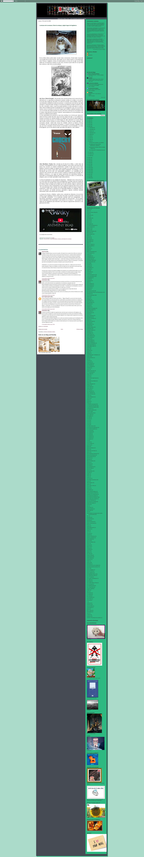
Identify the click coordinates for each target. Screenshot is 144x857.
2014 (89, 169)
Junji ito (88, 398)
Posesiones (89, 507)
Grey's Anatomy (90, 366)
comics (88, 270)
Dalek (88, 282)
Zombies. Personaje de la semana (94, 617)
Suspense (89, 559)
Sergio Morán (89, 539)
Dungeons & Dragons (91, 308)
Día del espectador (91, 295)
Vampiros (89, 604)
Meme (88, 452)
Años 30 (88, 219)
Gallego (88, 353)
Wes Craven (89, 610)
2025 (89, 121)
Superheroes (89, 556)
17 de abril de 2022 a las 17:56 (48, 324)
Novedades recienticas (91, 479)
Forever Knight (90, 340)
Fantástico (89, 331)
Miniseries (89, 457)
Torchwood (89, 592)
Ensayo (88, 314)
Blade (88, 242)
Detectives (89, 293)
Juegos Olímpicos (90, 396)
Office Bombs (89, 482)
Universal (89, 600)
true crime (89, 595)
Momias (88, 462)
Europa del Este (90, 321)
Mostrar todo (103, 97)
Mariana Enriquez (90, 447)
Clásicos (88, 266)
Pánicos (88, 488)
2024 (89, 122)
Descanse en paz (90, 290)
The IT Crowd (89, 576)
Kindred (88, 401)
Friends (88, 347)
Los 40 (88, 421)
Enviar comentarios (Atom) (49, 331)
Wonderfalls (89, 611)
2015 (89, 167)
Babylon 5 (89, 228)
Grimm (88, 369)
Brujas (88, 250)
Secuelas (89, 533)
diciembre (91, 127)
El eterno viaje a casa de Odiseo (94, 89)
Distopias (89, 299)
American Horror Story (91, 212)
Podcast (88, 504)
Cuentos (88, 279)
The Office (89, 579)
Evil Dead (89, 322)
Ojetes (88, 484)
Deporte (88, 289)
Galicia (88, 351)
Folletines (89, 338)
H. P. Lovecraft (90, 372)
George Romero (90, 357)
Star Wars (89, 553)
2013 (89, 170)
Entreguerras (89, 316)
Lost (88, 440)
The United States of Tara (92, 582)
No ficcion (89, 478)
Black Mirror (89, 241)
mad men (89, 444)
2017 (89, 164)
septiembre (91, 132)
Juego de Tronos (90, 393)
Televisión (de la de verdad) (92, 565)
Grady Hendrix (90, 363)
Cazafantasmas (90, 257)
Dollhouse (89, 303)
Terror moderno (90, 572)
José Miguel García (46, 296)
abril (90, 141)
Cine (88, 263)
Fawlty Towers (90, 334)
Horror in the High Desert (92, 378)
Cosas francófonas (53, 238)
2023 (89, 124)
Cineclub (89, 264)
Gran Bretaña (89, 364)
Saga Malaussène (90, 527)
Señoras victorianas (91, 536)
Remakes (89, 517)
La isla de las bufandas (93, 83)
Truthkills (90, 77)
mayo (90, 139)
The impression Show (91, 575)
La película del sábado (91, 407)
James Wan (89, 388)
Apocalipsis (89, 223)
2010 (89, 176)
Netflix (88, 473)
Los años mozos (90, 425)
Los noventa (89, 430)
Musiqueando (90, 471)
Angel (88, 213)
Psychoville (89, 510)
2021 (89, 157)
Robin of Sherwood (91, 523)
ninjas (88, 476)
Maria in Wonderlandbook (93, 73)
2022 (89, 126)
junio (90, 137)
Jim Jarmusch (90, 391)
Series (88, 543)
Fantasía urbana (90, 327)
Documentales (90, 302)
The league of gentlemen (92, 578)
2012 (89, 172)
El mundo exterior (90, 309)
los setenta (89, 434)
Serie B (88, 540)
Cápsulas (90, 92)
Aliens (88, 210)
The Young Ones (90, 587)
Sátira (88, 530)
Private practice (90, 508)
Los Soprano (89, 437)
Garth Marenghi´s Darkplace (92, 354)
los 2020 (88, 418)
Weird (88, 608)
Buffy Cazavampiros (91, 251)
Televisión (89, 563)
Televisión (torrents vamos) (92, 566)
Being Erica (89, 232)
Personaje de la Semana (66, 238)
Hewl (88, 53)
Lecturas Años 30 (90, 412)
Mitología (89, 459)
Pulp (88, 511)
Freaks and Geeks (90, 344)
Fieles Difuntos (90, 335)
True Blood (89, 594)
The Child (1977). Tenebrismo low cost (97, 150)
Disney (88, 298)
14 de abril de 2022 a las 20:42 (48, 278)
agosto (90, 134)
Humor (88, 382)
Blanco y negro (90, 244)
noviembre (91, 129)
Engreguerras (90, 312)
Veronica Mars (90, 606)
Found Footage (90, 341)
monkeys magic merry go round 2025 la (95, 40)
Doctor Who (89, 300)
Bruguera (89, 248)
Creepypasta (89, 277)
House (88, 379)
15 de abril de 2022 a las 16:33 (48, 295)
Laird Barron (89, 408)
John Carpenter (90, 392)
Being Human (90, 234)
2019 (89, 160)
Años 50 (88, 222)
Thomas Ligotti (90, 588)
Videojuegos (89, 607)
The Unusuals (90, 584)
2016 (89, 165)
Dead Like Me (90, 284)
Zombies (88, 616)
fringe (88, 348)
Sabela (88, 526)
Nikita (88, 475)
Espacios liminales (91, 318)
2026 (89, 119)
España (88, 319)
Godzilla (88, 360)
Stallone (88, 552)
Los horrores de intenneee (92, 427)
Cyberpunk (89, 280)
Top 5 (88, 591)
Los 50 (88, 423)
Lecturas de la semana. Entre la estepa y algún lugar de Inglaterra (58, 25)
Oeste (88, 481)
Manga (88, 446)
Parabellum (89, 489)
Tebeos (88, 562)
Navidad (88, 472)
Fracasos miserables (91, 343)
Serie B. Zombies (90, 542)
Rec (88, 515)
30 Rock (88, 209)
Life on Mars (89, 414)
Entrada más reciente (42, 329)
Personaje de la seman (91, 495)
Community (89, 271)
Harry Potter (89, 373)
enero (90, 155)
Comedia (89, 269)
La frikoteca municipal (91, 404)
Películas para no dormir (92, 492)
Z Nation (88, 614)
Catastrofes (89, 255)
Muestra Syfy (89, 468)
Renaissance (44, 279)
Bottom (88, 247)
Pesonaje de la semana (92, 501)
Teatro (88, 560)
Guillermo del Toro (90, 370)
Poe (88, 505)
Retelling (89, 520)
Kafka (88, 399)
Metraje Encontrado (91, 455)
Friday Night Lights (91, 346)
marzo (90, 152)
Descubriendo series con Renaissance (95, 292)
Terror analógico (90, 569)
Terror (88, 568)
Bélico (88, 235)
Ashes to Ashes (90, 226)
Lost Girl (88, 441)
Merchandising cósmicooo (92, 453)
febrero (90, 153)
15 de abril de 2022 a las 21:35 (48, 309)
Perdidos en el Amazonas (92, 494)
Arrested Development (91, 225)
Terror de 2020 (90, 571)
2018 (89, 162)
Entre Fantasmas (90, 315)
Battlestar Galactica (91, 231)
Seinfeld (88, 534)
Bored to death (90, 245)
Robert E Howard (90, 521)
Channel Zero (90, 258)
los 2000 (88, 417)
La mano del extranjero (93, 88)
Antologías (89, 218)
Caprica (88, 254)
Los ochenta (89, 431)
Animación (89, 215)
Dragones (89, 306)
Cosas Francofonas (91, 274)
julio (90, 136)
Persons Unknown (90, 500)
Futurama (89, 350)
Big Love (89, 238)
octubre (91, 131)
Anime (88, 216)
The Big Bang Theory (91, 574)
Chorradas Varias (90, 260)
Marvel (88, 449)
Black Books (89, 239)
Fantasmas (89, 328)
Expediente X (89, 324)
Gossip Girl (89, 362)
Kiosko (88, 402)
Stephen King (89, 555)
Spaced (88, 550)
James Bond (89, 386)
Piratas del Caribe (90, 503)
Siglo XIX (89, 546)
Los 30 (88, 420)
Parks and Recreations (91, 491)
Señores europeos (90, 537)
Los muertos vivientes (91, 428)
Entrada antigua (80, 329)
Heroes (88, 376)
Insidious (89, 385)
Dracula (88, 305)
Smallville (89, 549)
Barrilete (88, 229)
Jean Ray (89, 389)
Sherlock (89, 544)
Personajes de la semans (92, 498)
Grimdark (89, 367)
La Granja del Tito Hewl (92, 405)
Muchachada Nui (90, 466)
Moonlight (89, 465)
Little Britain (89, 415)
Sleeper (88, 547)
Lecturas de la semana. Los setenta (96, 142)
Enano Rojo (89, 311)
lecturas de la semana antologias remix (96, 29)
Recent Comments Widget (100, 49)
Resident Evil (89, 518)
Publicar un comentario (43, 326)
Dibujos (88, 296)
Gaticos (88, 356)
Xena (88, 613)
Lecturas (59, 238)
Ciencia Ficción (47, 238)
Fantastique (89, 332)
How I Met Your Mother (91, 380)
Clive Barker (89, 267)
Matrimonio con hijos (91, 450)
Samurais (89, 528)
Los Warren (89, 439)
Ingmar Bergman (90, 383)
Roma (88, 524)
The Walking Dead (90, 585)
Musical (88, 469)
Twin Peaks (89, 598)
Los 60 (88, 424)
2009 (89, 177)
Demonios (89, 287)
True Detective (90, 597)
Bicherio (88, 237)
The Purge (89, 581)
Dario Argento (90, 283)
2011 (89, 174)
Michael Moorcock (90, 456)
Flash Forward (90, 337)
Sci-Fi (88, 531)
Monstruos (89, 463)
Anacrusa (44, 251)
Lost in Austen (90, 443)
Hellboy (88, 375)
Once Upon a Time (91, 485)
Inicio (62, 329)
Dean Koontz (89, 286)
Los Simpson (89, 436)
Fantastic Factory (90, 330)
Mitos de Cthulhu (90, 460)
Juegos (88, 395)
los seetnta (89, 433)
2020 (89, 159)
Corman (88, 273)
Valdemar (89, 603)
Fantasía (88, 325)
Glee (88, 359)
